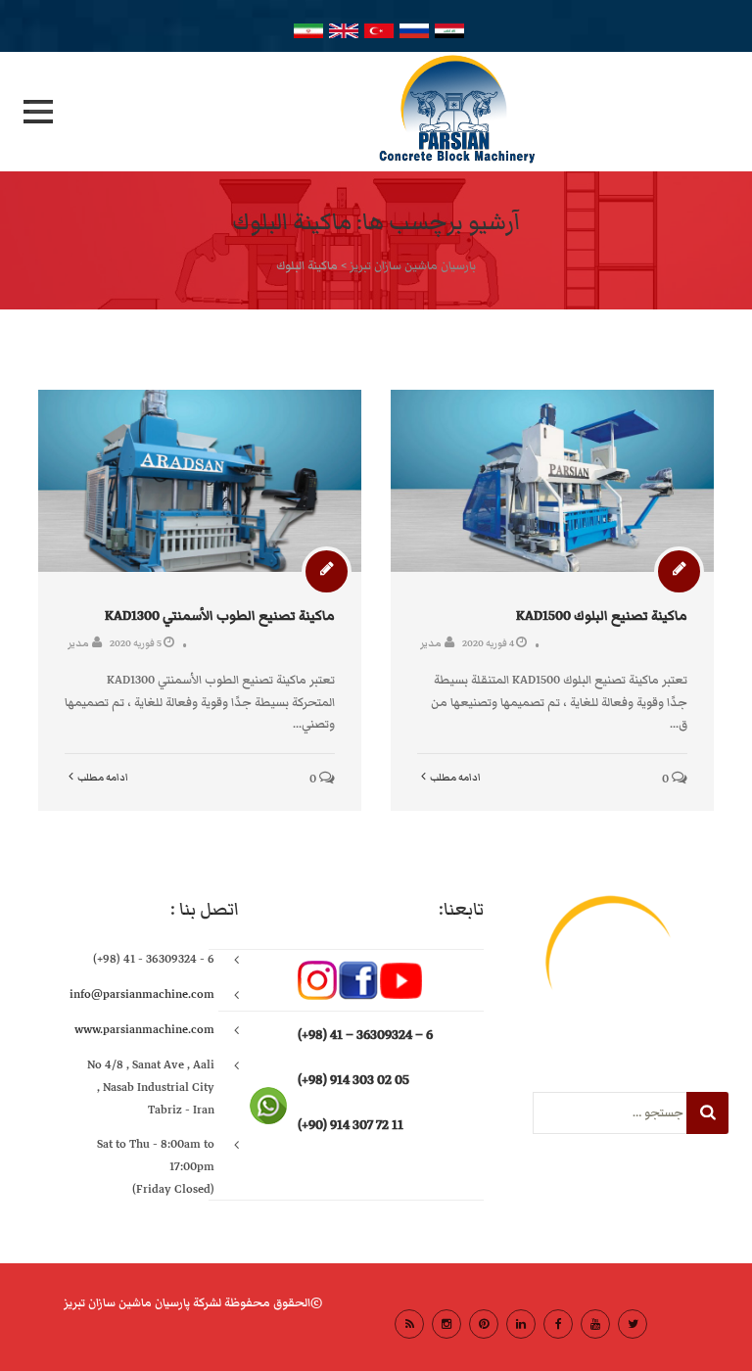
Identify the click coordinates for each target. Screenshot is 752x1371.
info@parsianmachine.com (142, 994)
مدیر (78, 643)
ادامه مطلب (102, 777)
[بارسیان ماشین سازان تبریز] (376, 111)
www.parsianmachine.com (144, 1029)
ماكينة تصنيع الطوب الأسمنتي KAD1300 (220, 616)
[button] (38, 112)
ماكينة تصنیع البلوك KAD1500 (601, 616)
